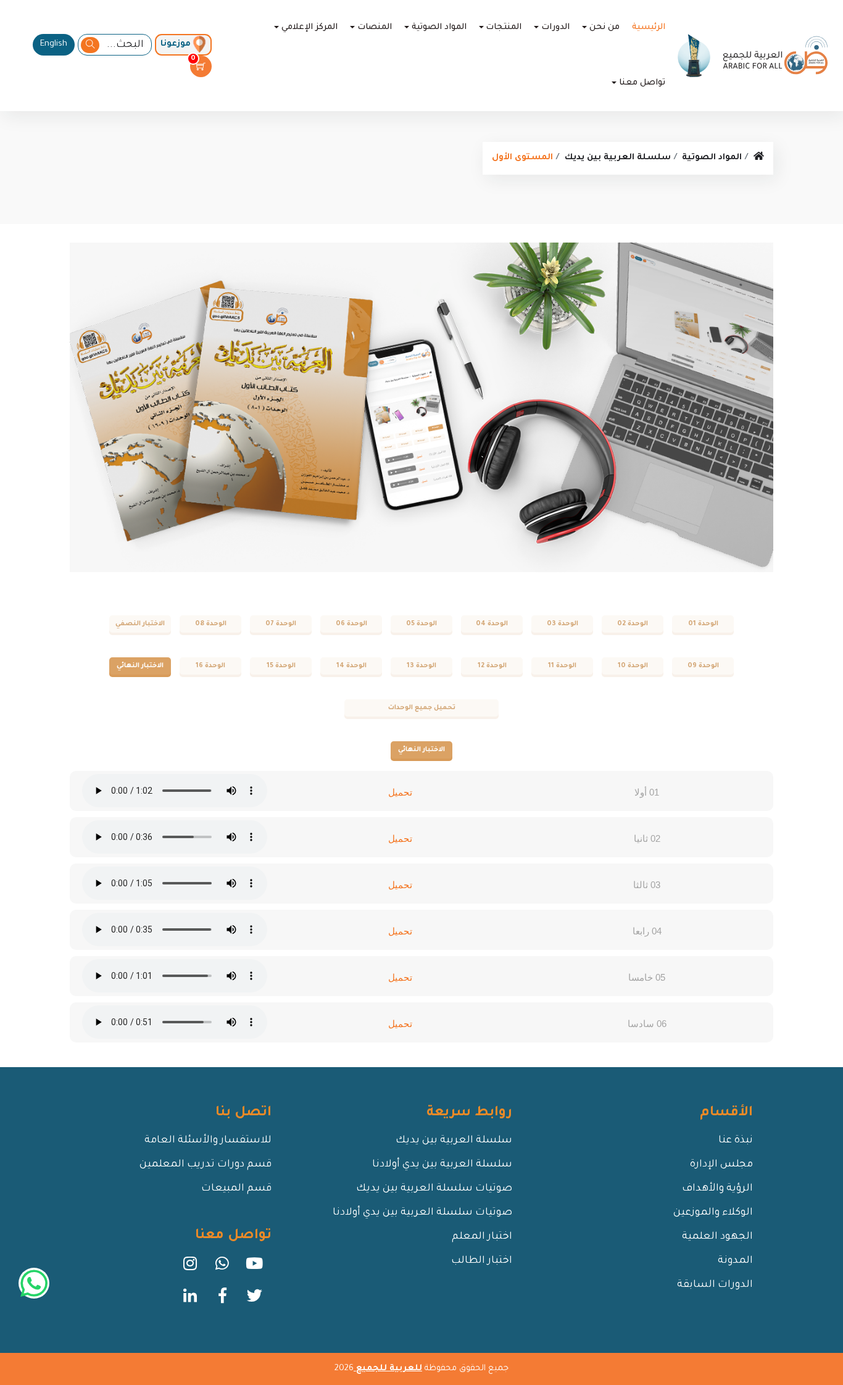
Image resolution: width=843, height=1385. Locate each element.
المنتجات (503, 27)
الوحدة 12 (492, 666)
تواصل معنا (642, 83)
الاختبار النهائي (140, 666)
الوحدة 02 (632, 624)
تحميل (400, 792)
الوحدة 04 (492, 624)
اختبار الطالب (481, 1260)
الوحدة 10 (633, 666)
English (53, 44)
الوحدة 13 (421, 666)
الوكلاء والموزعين (713, 1212)
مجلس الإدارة (721, 1164)
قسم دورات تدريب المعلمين (205, 1164)
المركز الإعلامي (309, 27)
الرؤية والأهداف (717, 1188)
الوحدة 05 (421, 624)
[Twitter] (254, 1299)
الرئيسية (648, 27)
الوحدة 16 (210, 666)
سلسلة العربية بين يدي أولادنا (442, 1164)
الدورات (555, 27)
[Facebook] (222, 1299)
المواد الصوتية (439, 27)
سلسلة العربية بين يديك (618, 157)
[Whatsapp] (222, 1267)
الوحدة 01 (703, 624)
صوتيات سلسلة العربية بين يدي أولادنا (422, 1212)
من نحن (604, 27)
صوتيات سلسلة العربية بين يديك (434, 1188)
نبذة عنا (735, 1140)
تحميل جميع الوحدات (421, 708)
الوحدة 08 (210, 624)
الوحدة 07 (280, 624)
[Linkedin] (190, 1299)
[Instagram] (190, 1267)
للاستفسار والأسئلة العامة (208, 1140)
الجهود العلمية (717, 1236)
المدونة (735, 1260)
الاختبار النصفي (140, 624)
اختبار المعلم (482, 1236)
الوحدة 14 (351, 666)
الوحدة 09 (703, 666)
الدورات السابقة (715, 1285)
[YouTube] (254, 1267)
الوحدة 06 (351, 624)
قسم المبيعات (236, 1188)
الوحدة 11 (562, 666)
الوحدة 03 (562, 624)
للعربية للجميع (388, 1368)
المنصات (374, 27)
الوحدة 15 (281, 666)
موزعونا (175, 44)
